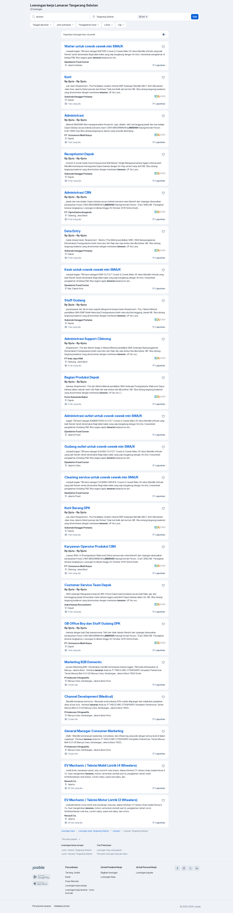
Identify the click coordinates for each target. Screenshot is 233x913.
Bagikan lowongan (109, 872)
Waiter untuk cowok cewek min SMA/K (93, 46)
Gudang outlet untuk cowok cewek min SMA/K (99, 446)
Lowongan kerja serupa (76, 885)
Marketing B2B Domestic (83, 662)
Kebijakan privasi (61, 906)
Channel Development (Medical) (88, 696)
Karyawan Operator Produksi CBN (90, 546)
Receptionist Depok (79, 154)
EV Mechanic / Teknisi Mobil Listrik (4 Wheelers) (100, 765)
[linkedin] (197, 868)
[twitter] (190, 868)
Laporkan (160, 65)
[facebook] (177, 868)
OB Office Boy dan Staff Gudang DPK (92, 623)
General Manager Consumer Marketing (93, 731)
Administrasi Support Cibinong (87, 339)
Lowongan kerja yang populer (109, 850)
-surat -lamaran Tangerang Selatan (76, 850)
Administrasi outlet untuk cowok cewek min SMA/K (103, 416)
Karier (68, 877)
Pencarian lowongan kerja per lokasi (112, 854)
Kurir (68, 77)
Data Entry (72, 231)
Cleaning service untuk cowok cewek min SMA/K (101, 477)
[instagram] (184, 868)
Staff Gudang (74, 300)
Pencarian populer (69, 839)
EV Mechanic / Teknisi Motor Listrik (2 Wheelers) (100, 800)
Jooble (197, 906)
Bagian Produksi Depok (81, 377)
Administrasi (74, 115)
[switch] (164, 34)
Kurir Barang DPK (77, 508)
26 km (142, 16)
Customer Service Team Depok (87, 585)
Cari (195, 16)
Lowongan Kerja (108, 877)
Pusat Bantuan (72, 881)
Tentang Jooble (72, 872)
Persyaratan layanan (41, 906)
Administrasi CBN (77, 192)
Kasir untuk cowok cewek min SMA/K (92, 270)
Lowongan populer (144, 872)
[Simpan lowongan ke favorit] (163, 47)
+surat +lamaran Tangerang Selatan (76, 854)
